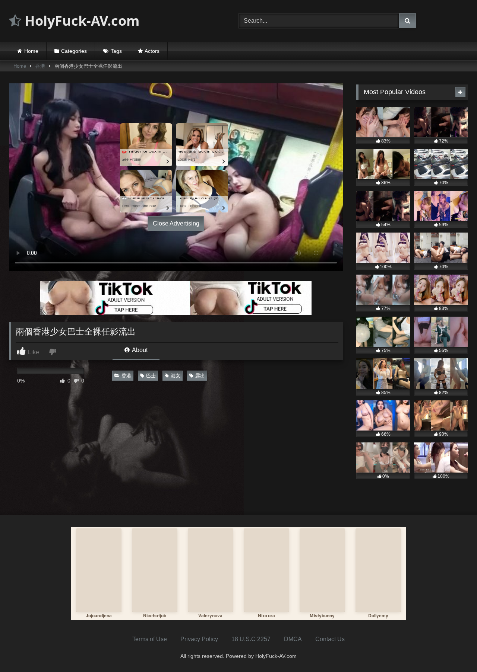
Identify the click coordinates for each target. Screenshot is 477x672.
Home (31, 51)
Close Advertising (176, 223)
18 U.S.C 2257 (251, 639)
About (139, 350)
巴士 (151, 375)
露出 (200, 375)
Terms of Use (149, 639)
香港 (40, 66)
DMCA (293, 639)
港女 (175, 375)
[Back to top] (454, 650)
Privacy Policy (199, 639)
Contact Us (330, 639)
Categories (74, 51)
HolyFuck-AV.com (80, 21)
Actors (152, 51)
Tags (116, 51)
